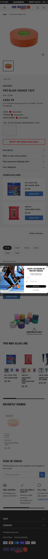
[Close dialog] (46, 267)
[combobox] (28, 281)
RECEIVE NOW (36, 286)
